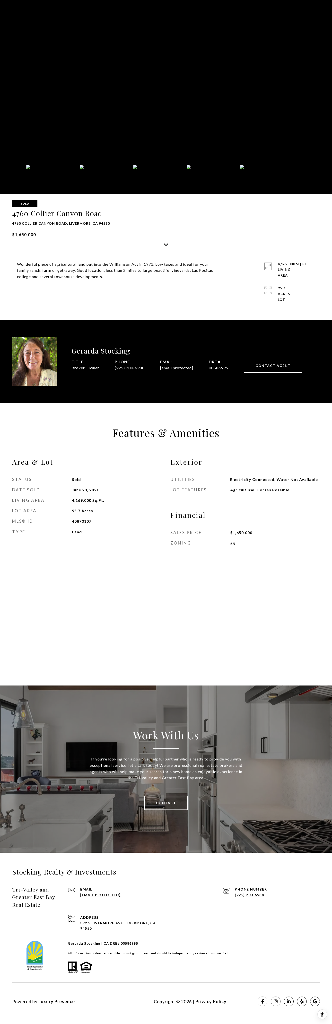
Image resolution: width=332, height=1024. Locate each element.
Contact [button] (166, 803)
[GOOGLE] (315, 1001)
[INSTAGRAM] (275, 1001)
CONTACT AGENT (273, 365)
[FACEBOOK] (262, 1001)
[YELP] (302, 1001)
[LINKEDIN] (289, 1001)
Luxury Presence (56, 1001)
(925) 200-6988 (130, 367)
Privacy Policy (211, 1001)
